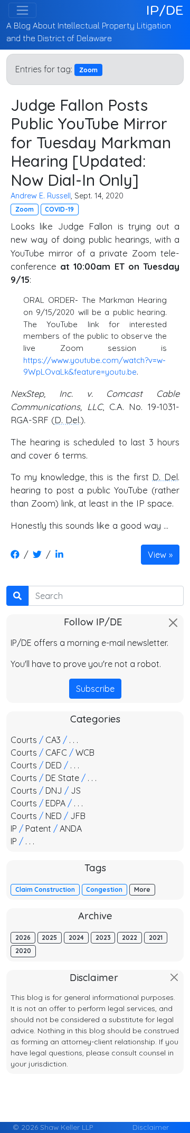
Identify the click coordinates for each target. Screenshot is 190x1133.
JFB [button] (78, 816)
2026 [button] (23, 937)
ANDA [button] (71, 828)
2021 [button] (156, 937)
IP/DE (165, 10)
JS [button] (76, 790)
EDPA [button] (55, 803)
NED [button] (53, 816)
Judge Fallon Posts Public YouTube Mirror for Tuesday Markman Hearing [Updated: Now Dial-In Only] (91, 142)
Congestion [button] (104, 889)
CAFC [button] (56, 752)
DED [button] (53, 765)
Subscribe (95, 688)
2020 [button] (23, 951)
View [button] (157, 554)
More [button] (142, 889)
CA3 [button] (53, 740)
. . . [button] (73, 740)
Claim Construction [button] (45, 889)
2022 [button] (129, 937)
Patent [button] (38, 828)
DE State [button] (62, 778)
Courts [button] (24, 740)
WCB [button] (84, 752)
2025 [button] (49, 937)
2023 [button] (103, 937)
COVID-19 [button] (59, 209)
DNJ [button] (53, 790)
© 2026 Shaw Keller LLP (53, 1126)
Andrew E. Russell (41, 196)
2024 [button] (76, 937)
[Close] (173, 622)
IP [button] (14, 828)
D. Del (66, 419)
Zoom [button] (24, 209)
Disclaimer (150, 1126)
